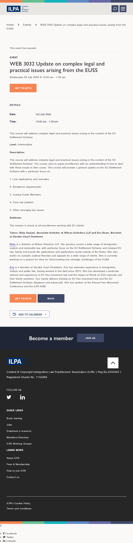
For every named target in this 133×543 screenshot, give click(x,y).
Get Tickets (23, 88)
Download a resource (19, 431)
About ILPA (13, 458)
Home (10, 25)
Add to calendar (30, 314)
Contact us (13, 477)
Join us (90, 338)
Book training (14, 418)
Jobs (9, 424)
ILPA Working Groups (19, 443)
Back (50, 298)
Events (27, 25)
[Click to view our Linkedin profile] (22, 397)
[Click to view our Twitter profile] (9, 397)
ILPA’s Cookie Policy (18, 503)
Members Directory (18, 437)
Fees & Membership (18, 464)
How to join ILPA (16, 470)
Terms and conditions (19, 508)
